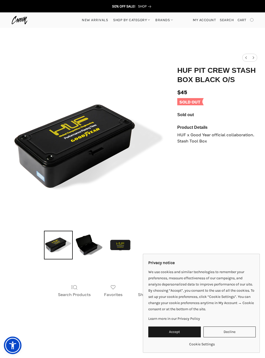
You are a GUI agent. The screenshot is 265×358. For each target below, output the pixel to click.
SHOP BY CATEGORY (130, 20)
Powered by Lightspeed (132, 344)
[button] (19, 20)
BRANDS (163, 20)
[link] (145, 6)
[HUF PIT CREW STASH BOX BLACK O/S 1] (89, 245)
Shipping (110, 335)
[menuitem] (246, 57)
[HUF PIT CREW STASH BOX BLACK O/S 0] (58, 245)
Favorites (113, 294)
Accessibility (86, 335)
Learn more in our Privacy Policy (174, 318)
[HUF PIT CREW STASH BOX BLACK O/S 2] (120, 245)
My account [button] (204, 20)
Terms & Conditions (54, 335)
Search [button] (227, 20)
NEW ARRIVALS (95, 20)
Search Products (74, 294)
